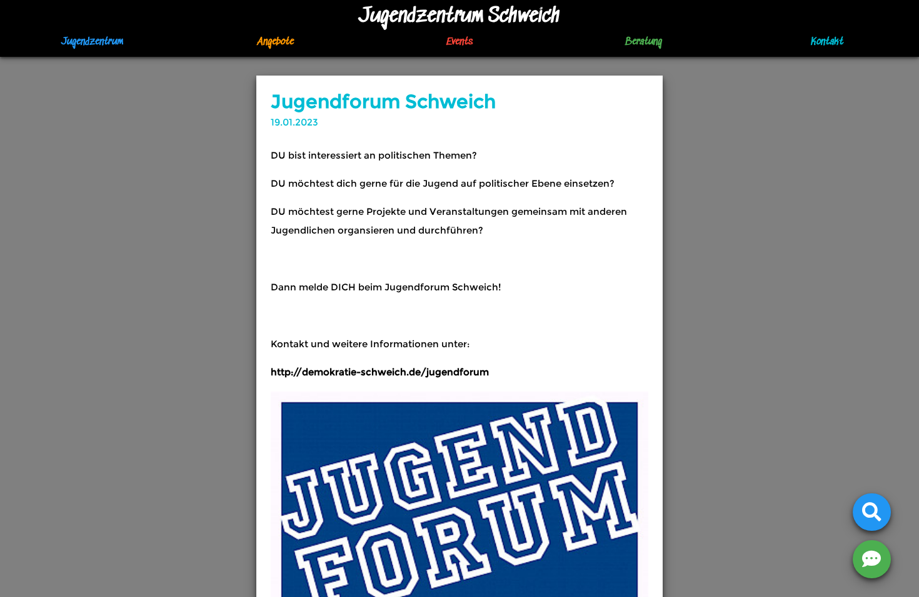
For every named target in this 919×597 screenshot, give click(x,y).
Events (459, 42)
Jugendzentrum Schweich (459, 16)
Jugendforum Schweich (383, 101)
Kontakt (827, 42)
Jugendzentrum (92, 42)
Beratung (643, 42)
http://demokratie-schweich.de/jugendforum (380, 372)
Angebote (276, 42)
